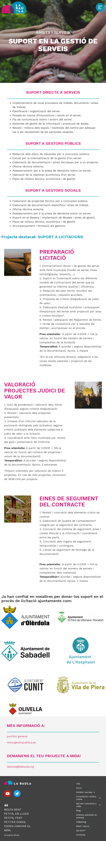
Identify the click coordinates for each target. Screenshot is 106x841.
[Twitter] (17, 793)
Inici (78, 783)
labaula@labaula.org (20, 766)
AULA (79, 788)
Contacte (80, 835)
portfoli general (17, 736)
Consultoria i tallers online (86, 798)
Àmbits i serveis (84, 792)
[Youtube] (7, 793)
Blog (78, 810)
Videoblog (81, 822)
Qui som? (80, 830)
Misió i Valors (82, 826)
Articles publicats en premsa (86, 816)
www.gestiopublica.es (21, 742)
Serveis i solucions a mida (86, 805)
